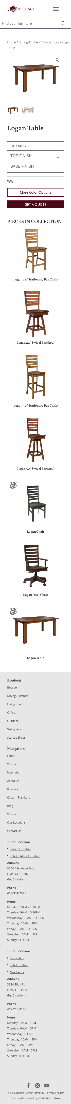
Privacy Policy (55, 1093)
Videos (11, 764)
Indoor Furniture (20, 849)
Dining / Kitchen (17, 696)
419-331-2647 (16, 893)
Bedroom (13, 687)
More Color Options (35, 192)
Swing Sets (14, 729)
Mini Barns (17, 972)
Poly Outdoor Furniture (25, 856)
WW (10, 181)
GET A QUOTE (35, 204)
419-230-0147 (16, 1009)
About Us (13, 781)
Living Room (15, 704)
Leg (56, 42)
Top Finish (21, 156)
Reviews (12, 789)
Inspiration (14, 772)
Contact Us (14, 831)
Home (11, 42)
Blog (10, 806)
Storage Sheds (16, 737)
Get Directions (16, 879)
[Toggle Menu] (56, 9)
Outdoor (12, 721)
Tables (47, 42)
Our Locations (16, 822)
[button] (57, 60)
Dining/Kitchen (29, 42)
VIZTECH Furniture (49, 1098)
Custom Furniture (18, 797)
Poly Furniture (19, 965)
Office (11, 712)
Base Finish (22, 166)
